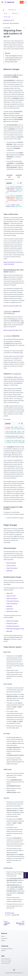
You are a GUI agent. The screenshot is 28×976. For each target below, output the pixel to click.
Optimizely (9, 570)
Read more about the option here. (13, 306)
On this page (6, 27)
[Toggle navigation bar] (2, 2)
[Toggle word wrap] (18, 183)
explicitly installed (14, 637)
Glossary (3, 940)
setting (11, 377)
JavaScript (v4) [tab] (19, 176)
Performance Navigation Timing (15, 628)
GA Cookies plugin (14, 737)
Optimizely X (9, 609)
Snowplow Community (6, 948)
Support (3, 950)
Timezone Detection (11, 603)
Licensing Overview (5, 963)
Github (2, 936)
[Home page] (3, 10)
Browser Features (11, 563)
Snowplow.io (4, 938)
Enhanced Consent (11, 623)
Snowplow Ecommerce (12, 626)
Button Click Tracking (12, 621)
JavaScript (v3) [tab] (9, 176)
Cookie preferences (5, 958)
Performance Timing (12, 611)
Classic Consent (11, 565)
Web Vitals (9, 631)
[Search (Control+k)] (25, 2)
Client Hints (9, 593)
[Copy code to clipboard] (20, 183)
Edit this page (10, 913)
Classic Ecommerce (11, 568)
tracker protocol (12, 481)
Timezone (16, 352)
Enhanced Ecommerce (12, 601)
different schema (17, 743)
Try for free (23, 2)
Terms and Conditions (6, 961)
